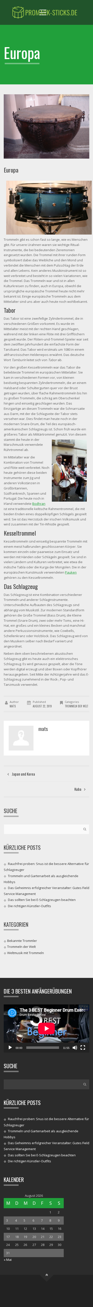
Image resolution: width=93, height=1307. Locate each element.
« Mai (8, 1259)
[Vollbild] (82, 1047)
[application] (46, 1028)
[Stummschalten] (74, 1047)
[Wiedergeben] (10, 1047)
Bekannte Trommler (22, 940)
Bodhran (38, 503)
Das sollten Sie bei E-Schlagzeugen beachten (42, 899)
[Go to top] (46, 1275)
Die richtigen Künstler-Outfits (29, 905)
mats (13, 706)
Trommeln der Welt (76, 706)
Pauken (71, 572)
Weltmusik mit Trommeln (25, 952)
